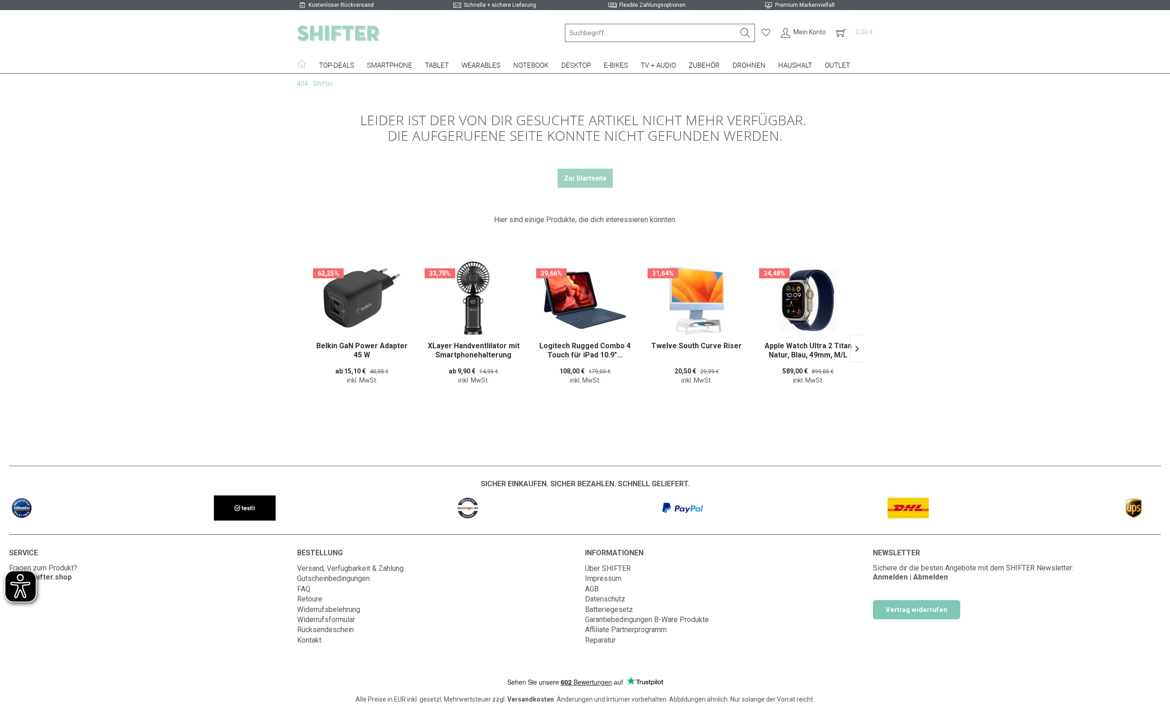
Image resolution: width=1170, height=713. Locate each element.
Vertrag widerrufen (916, 610)
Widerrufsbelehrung (328, 609)
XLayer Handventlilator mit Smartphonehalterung (362, 350)
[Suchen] (745, 33)
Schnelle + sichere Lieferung (500, 5)
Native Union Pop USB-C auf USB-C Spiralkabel (808, 350)
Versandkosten (530, 699)
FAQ (303, 589)
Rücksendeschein (325, 629)
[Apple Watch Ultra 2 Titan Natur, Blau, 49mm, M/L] (696, 300)
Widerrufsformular (326, 619)
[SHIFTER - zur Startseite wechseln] (338, 33)
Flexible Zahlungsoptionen (652, 5)
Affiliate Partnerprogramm (626, 629)
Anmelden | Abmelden (910, 577)
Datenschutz (605, 599)
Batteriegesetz (609, 609)
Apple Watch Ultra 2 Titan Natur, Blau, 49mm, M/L (696, 350)
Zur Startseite (585, 178)
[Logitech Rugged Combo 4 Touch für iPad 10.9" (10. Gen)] (473, 300)
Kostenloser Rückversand (341, 5)
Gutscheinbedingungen (333, 578)
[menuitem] (660, 33)
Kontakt (309, 640)
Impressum (603, 578)
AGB (592, 589)
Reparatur (600, 640)
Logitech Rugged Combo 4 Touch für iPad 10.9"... (473, 350)
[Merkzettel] (766, 33)
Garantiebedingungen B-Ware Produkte (647, 619)
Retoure (309, 599)
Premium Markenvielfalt (805, 5)
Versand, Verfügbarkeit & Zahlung (350, 568)
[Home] (305, 64)
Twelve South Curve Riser (585, 345)
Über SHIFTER (608, 568)
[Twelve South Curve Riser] (585, 300)
